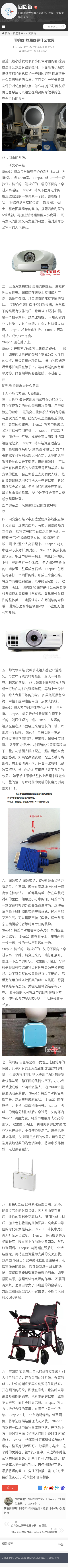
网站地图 (54, 1557)
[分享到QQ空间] (46, 1488)
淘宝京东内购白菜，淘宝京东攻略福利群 (34, 1532)
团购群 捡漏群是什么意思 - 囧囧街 (38, 1508)
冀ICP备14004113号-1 (38, 1557)
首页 (7, 33)
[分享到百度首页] (62, 1488)
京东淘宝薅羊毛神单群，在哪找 (29, 1525)
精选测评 (18, 33)
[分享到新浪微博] (51, 1488)
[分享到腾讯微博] (57, 1488)
